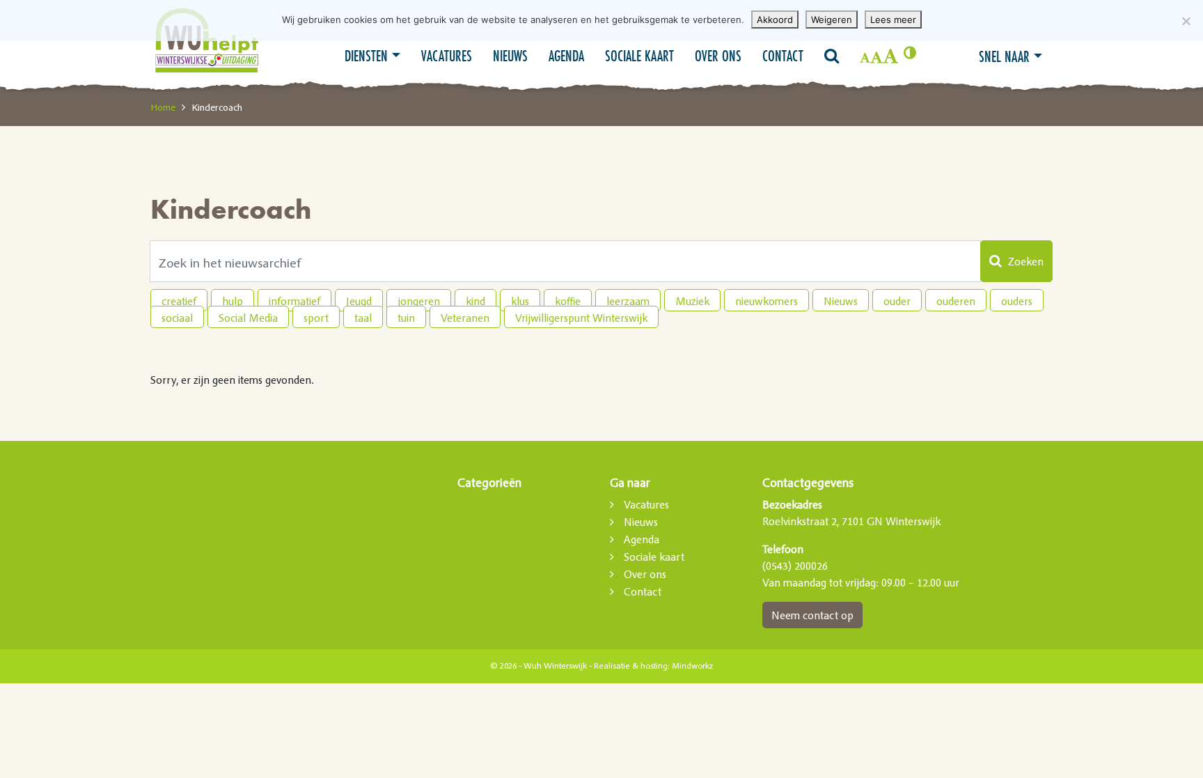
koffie (568, 301)
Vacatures (446, 55)
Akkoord (775, 19)
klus (520, 301)
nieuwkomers (766, 301)
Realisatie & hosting (631, 665)
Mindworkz (692, 665)
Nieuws (510, 55)
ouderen (955, 301)
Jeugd (359, 301)
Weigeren (831, 19)
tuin (406, 318)
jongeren (419, 301)
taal (363, 318)
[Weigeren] (1186, 21)
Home (162, 107)
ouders (1016, 301)
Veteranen (465, 318)
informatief (294, 301)
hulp (232, 301)
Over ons (718, 55)
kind (475, 301)
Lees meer (893, 19)
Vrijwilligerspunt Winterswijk (581, 318)
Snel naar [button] (1004, 56)
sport (316, 318)
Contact (782, 55)
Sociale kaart (639, 55)
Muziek (692, 301)
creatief (179, 301)
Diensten (366, 55)
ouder (897, 301)
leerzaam (628, 301)
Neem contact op (812, 615)
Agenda (566, 55)
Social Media (248, 318)
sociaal (177, 318)
